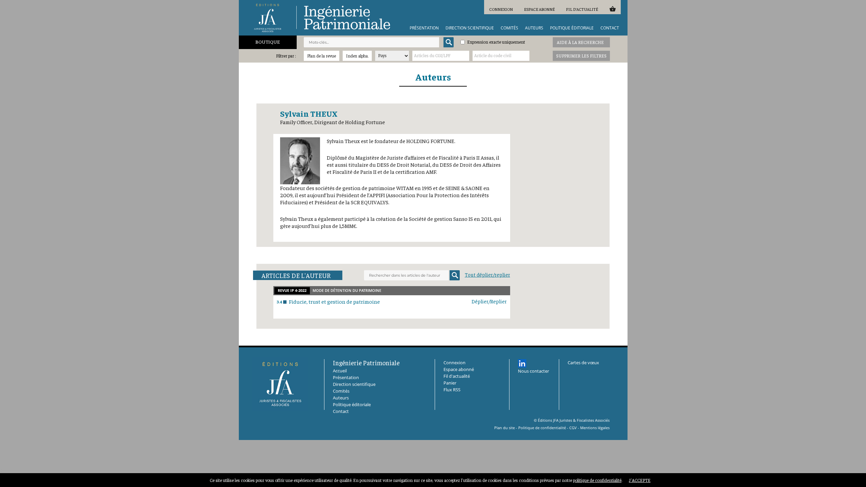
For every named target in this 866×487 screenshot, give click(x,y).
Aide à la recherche (580, 42)
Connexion (501, 9)
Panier (612, 8)
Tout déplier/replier (487, 274)
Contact (609, 28)
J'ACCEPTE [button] (640, 480)
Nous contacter (533, 371)
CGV (573, 427)
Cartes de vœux (583, 363)
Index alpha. (357, 56)
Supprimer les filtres (581, 56)
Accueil (340, 371)
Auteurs (534, 28)
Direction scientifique (470, 28)
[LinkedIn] (522, 363)
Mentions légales (595, 427)
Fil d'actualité (582, 9)
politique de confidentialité (597, 480)
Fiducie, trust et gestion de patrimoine (334, 301)
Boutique (267, 42)
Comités (509, 28)
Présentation (424, 28)
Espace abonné (539, 9)
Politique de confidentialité (542, 427)
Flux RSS (451, 390)
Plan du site (504, 427)
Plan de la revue (321, 56)
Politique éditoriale (572, 28)
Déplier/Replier (489, 301)
